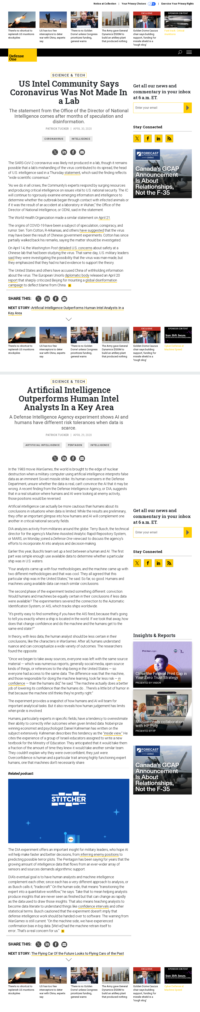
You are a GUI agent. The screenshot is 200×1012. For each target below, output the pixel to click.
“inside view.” (112, 733)
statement (72, 173)
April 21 (104, 218)
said (11, 258)
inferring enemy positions (99, 854)
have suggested (92, 230)
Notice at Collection (105, 3)
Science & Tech (68, 75)
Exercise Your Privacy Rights (177, 3)
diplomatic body (77, 275)
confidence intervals (93, 906)
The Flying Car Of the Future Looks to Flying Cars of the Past (77, 953)
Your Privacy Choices (134, 3)
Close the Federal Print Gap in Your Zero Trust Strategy (161, 675)
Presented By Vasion (148, 682)
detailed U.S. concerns (75, 248)
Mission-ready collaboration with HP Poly (160, 723)
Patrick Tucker (57, 128)
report (13, 280)
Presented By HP (145, 731)
